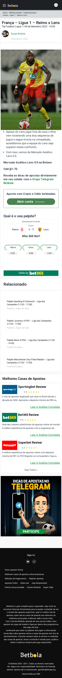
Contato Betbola (34, 587)
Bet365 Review (28, 415)
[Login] (56, 5)
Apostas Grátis (11, 583)
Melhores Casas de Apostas (23, 379)
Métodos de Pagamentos (15, 579)
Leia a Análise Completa (45, 407)
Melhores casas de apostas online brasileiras (24, 574)
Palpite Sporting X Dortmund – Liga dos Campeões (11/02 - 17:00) (26, 303)
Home (5, 12)
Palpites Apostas (15, 12)
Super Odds (48, 587)
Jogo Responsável (39, 583)
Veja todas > (31, 469)
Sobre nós (24, 583)
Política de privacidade (14, 587)
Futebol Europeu (29, 12)
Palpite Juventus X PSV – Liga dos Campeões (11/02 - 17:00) (29, 322)
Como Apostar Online (14, 570)
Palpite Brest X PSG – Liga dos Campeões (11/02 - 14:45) (31, 341)
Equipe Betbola (18, 33)
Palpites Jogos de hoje (18, 308)
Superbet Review (30, 442)
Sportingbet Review (32, 387)
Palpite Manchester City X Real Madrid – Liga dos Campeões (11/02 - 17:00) (31, 361)
